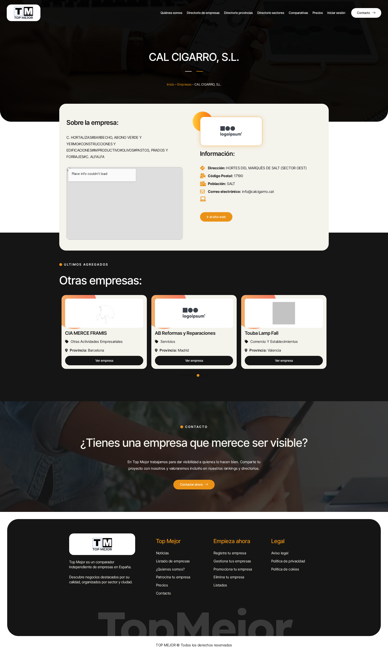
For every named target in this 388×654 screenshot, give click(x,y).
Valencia (274, 350)
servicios (168, 341)
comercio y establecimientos (274, 341)
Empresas (184, 84)
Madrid (183, 350)
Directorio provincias (238, 13)
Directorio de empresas (203, 13)
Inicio (170, 84)
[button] (216, 217)
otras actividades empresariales (97, 341)
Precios (318, 13)
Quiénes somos (171, 13)
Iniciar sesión (336, 13)
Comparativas (298, 13)
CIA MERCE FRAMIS (86, 333)
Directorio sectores (270, 13)
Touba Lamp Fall (261, 333)
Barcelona (96, 350)
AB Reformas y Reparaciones (185, 333)
